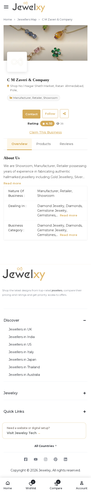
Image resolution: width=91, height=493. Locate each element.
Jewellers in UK (20, 329)
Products (43, 144)
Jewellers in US (20, 344)
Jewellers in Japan (22, 360)
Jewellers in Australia (24, 375)
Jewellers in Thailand (24, 367)
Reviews (66, 144)
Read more (12, 183)
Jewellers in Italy (21, 352)
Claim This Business (45, 132)
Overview (19, 144)
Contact (31, 114)
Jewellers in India (22, 337)
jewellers (56, 290)
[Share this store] (64, 113)
